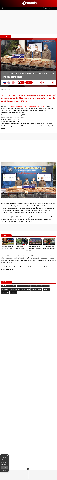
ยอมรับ (4, 467)
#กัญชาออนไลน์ (15, 289)
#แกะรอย (13, 293)
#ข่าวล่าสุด (5, 286)
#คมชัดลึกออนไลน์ (37, 286)
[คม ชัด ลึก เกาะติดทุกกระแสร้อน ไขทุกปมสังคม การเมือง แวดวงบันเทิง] (28, 3)
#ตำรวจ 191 (5, 293)
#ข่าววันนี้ (12, 286)
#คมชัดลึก (27, 286)
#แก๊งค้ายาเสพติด (36, 289)
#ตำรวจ (46, 286)
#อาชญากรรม (26, 289)
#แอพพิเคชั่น (5, 289)
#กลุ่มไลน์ (46, 289)
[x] (45, 8)
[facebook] (43, 8)
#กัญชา (20, 286)
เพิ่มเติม (5, 464)
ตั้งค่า (4, 470)
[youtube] (48, 8)
